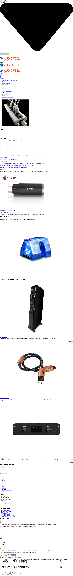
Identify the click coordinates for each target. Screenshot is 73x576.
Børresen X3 (3, 337)
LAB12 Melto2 (4, 458)
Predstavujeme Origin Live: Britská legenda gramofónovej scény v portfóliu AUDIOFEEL (13, 167)
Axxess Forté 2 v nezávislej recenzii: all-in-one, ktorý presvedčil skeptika (11, 151)
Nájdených (2, 52)
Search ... (1, 1)
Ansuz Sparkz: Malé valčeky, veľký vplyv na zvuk (7, 210)
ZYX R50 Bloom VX (5, 276)
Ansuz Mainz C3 (4, 398)
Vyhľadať (1, 62)
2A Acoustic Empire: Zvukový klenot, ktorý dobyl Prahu (8, 159)
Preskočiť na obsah (3, 0)
